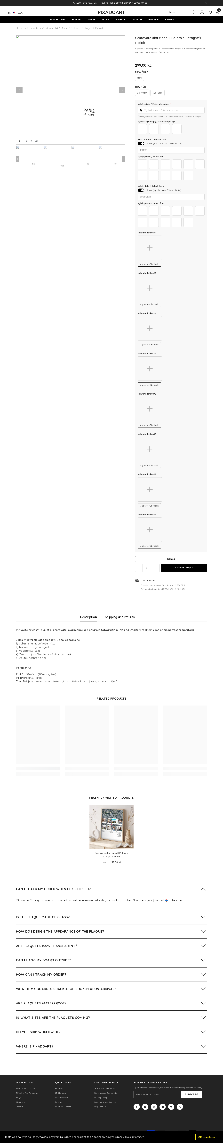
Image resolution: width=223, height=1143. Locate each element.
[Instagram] (145, 1107)
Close (205, 3)
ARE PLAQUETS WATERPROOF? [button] (41, 1003)
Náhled (171, 558)
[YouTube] (171, 1107)
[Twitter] (180, 1107)
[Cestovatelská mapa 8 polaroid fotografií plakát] (111, 827)
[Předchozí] (19, 90)
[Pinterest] (154, 1107)
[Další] (122, 90)
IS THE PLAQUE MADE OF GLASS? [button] (43, 917)
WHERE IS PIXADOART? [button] (34, 1046)
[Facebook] (137, 1107)
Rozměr (140, 86)
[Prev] (17, 159)
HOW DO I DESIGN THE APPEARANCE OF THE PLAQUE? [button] (60, 931)
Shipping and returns (120, 617)
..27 (36, 141)
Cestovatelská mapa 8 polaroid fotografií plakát (111, 854)
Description (88, 617)
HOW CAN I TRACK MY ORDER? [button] (41, 974)
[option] (111, 835)
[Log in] (202, 13)
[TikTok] (162, 1107)
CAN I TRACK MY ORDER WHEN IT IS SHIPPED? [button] (53, 889)
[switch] (141, 143)
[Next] (123, 159)
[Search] (182, 12)
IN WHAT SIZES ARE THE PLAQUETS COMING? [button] (53, 1018)
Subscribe (191, 1094)
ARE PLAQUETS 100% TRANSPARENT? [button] (46, 946)
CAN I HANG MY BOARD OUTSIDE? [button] (43, 960)
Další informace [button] (134, 1137)
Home (19, 28)
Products (33, 28)
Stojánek (141, 71)
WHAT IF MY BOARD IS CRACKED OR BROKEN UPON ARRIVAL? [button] (66, 989)
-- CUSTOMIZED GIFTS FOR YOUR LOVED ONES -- (124, 3)
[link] (38, 768)
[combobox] (179, 12)
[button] (171, 110)
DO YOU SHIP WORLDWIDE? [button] (38, 1032)
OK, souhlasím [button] (206, 1137)
